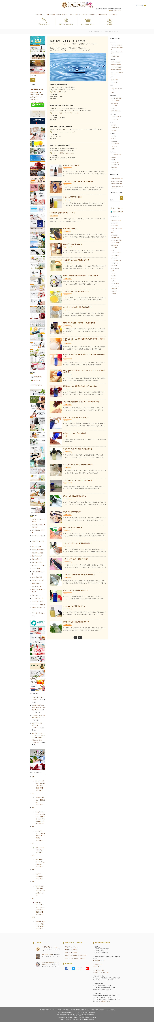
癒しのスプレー (36, 546)
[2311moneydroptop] (37, 309)
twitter (73, 968)
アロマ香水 (113, 125)
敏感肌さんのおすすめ (116, 69)
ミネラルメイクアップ (116, 116)
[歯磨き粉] (37, 752)
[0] (140, 5)
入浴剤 (112, 148)
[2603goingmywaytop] (37, 273)
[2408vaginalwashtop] (37, 637)
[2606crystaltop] (37, 216)
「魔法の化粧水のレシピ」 (60, 92)
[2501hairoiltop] (37, 413)
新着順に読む (37, 377)
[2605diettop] (37, 187)
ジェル (112, 108)
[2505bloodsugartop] (37, 630)
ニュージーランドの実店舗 (55, 1009)
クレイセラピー (114, 146)
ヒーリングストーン (38, 598)
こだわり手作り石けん (38, 549)
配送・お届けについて (99, 960)
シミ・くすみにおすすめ (116, 67)
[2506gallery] (37, 244)
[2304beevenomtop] (37, 509)
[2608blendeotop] (37, 56)
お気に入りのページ (36, 97)
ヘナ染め (113, 159)
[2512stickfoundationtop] (37, 302)
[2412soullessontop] (37, 63)
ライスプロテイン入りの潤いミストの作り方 (77, 449)
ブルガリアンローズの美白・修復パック (75, 958)
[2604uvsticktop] (37, 399)
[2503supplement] (37, 644)
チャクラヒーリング (38, 601)
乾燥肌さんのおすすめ (116, 62)
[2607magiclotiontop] (37, 136)
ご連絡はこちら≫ (105, 1001)
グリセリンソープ (115, 164)
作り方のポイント (115, 56)
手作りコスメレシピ (63, 14)
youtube (87, 968)
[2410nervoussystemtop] (37, 449)
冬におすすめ (114, 169)
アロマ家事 (113, 130)
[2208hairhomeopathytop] (37, 420)
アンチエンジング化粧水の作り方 (74, 606)
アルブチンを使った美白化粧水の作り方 (76, 622)
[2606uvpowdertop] (37, 237)
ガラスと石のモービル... (48, 954)
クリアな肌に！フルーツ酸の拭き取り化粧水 (77, 480)
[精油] (37, 144)
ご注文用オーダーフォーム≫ (101, 972)
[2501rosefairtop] (37, 651)
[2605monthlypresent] (37, 70)
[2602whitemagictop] (37, 194)
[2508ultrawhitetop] (37, 500)
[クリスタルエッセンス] (37, 478)
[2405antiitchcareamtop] (37, 456)
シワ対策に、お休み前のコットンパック (63, 213)
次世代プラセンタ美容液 (116, 181)
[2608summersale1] (37, 40)
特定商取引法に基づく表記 (77, 1009)
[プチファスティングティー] (37, 280)
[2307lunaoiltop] (37, 463)
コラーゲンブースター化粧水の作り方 (75, 559)
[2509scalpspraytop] (37, 359)
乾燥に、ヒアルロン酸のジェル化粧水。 (76, 417)
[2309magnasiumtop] (37, 209)
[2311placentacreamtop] (37, 766)
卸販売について (103, 1009)
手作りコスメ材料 (37, 556)
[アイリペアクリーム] (37, 287)
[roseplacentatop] (37, 316)
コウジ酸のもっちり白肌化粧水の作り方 (76, 260)
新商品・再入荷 (38, 89)
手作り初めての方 (118, 211)
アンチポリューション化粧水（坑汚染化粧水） (78, 181)
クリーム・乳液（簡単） (116, 98)
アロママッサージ (115, 127)
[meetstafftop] (37, 180)
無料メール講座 (51, 14)
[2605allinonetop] (37, 129)
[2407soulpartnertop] (37, 48)
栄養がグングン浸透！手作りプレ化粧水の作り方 (79, 323)
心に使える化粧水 (37, 562)
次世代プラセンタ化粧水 (71, 165)
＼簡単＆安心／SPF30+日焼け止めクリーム (76, 955)
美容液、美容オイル (115, 110)
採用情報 (86, 1009)
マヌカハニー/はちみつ (38, 565)
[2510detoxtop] (37, 323)
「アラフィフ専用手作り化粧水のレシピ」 (64, 153)
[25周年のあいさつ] (37, 113)
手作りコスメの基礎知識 (116, 45)
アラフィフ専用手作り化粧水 (72, 197)
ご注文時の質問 (97, 964)
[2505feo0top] (37, 442)
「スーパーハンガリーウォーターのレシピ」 (64, 132)
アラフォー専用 (114, 79)
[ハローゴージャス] (37, 345)
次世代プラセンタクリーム (117, 178)
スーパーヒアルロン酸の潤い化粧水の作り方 (77, 307)
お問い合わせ (34, 99)
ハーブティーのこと (75, 14)
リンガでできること (39, 14)
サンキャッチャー (37, 595)
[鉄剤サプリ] (37, 201)
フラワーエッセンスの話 (89, 14)
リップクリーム (114, 119)
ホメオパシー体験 (102, 14)
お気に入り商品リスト (36, 94)
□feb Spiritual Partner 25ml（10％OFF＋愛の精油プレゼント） (38, 707)
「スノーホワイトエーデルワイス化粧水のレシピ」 (66, 113)
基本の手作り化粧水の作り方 (72, 244)
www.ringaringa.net (70, 1019)
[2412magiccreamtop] (37, 259)
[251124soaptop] (37, 666)
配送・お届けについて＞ (116, 10)
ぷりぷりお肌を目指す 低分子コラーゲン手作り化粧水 (81, 402)
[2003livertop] (37, 266)
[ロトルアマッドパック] (37, 172)
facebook (66, 968)
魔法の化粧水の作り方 (70, 228)
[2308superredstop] (37, 165)
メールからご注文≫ (98, 970)
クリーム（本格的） (115, 100)
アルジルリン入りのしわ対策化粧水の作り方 (77, 543)
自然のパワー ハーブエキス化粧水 (74, 433)
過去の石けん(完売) (37, 553)
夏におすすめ (114, 167)
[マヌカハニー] (37, 492)
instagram (80, 968)
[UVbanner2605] (37, 158)
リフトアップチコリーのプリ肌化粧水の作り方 (78, 464)
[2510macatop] (37, 673)
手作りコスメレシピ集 (116, 220)
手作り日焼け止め (115, 237)
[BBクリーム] (37, 470)
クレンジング (114, 141)
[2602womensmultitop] (37, 295)
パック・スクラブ (115, 143)
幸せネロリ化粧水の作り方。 (72, 512)
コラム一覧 (37, 380)
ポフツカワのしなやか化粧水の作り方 (75, 590)
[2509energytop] (37, 330)
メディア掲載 (111, 1009)
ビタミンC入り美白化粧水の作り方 (74, 496)
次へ (80, 637)
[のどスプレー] (37, 485)
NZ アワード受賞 (94, 1009)
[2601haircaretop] (37, 658)
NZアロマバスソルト (38, 580)
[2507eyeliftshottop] (37, 352)
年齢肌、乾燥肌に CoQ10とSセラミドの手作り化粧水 (80, 275)
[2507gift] (37, 230)
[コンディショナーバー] (37, 252)
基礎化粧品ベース (37, 559)
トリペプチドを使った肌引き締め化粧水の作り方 (79, 574)
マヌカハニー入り (115, 162)
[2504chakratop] (37, 759)
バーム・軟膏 (114, 105)
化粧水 (112, 92)
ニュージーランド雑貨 (38, 604)
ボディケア (113, 136)
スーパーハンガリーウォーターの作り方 (76, 291)
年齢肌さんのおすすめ (116, 64)
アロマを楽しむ (113, 14)
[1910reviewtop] (37, 687)
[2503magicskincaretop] (37, 435)
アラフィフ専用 (114, 82)
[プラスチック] (37, 623)
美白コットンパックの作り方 (72, 527)
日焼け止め (113, 157)
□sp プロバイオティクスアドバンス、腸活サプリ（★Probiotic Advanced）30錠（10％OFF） (38, 737)
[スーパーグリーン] (37, 427)
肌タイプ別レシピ (118, 208)
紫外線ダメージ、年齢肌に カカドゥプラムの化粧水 (80, 386)
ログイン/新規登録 (35, 92)
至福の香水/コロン (37, 583)
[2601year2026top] (37, 337)
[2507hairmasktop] (37, 366)
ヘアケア (113, 138)
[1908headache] (37, 392)
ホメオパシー (36, 568)
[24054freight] (37, 121)
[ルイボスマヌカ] (37, 680)
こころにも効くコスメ (116, 154)
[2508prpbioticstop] (37, 151)
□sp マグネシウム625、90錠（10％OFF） (37, 725)
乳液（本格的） (114, 103)
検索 (33, 79)
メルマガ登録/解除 (44, 1009)
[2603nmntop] (37, 223)
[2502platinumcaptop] (37, 406)
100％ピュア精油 (37, 577)
